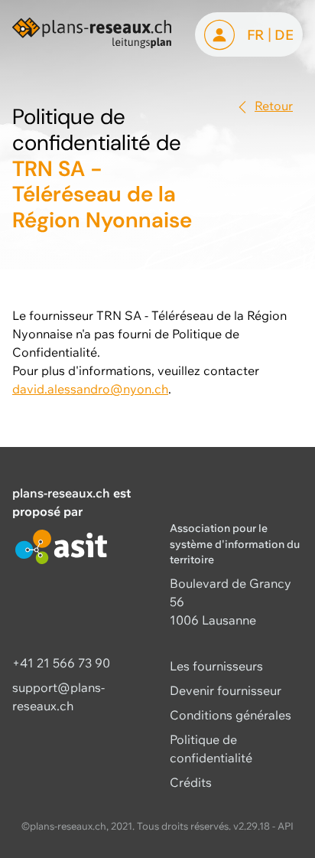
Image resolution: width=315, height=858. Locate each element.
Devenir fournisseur (225, 690)
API (286, 826)
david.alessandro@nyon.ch (90, 388)
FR (256, 34)
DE (284, 34)
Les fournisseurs (216, 666)
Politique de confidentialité (211, 748)
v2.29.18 (251, 826)
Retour (274, 105)
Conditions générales (230, 715)
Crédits (191, 782)
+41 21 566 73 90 (61, 662)
